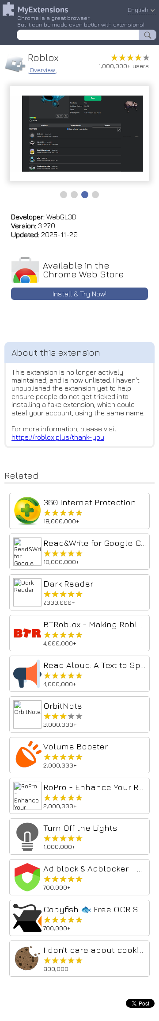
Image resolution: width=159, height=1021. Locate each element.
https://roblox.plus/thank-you (57, 437)
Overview (42, 69)
